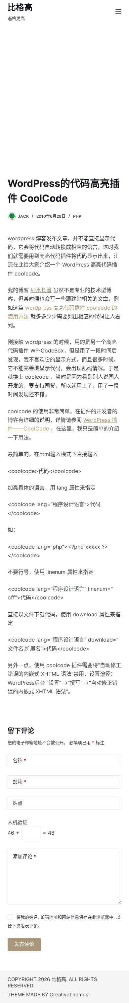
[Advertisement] (64, 108)
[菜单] (118, 12)
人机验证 (17, 822)
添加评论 (24, 856)
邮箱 (19, 782)
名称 (19, 760)
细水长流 (41, 290)
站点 (17, 803)
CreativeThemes (69, 994)
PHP (77, 216)
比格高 (20, 7)
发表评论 (24, 944)
